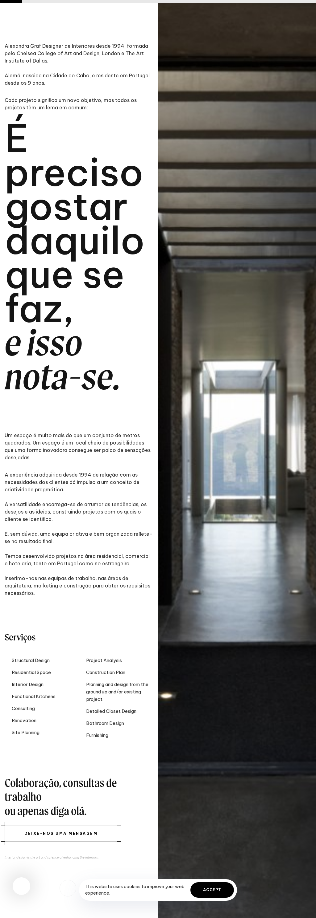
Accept (212, 890)
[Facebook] (68, 888)
